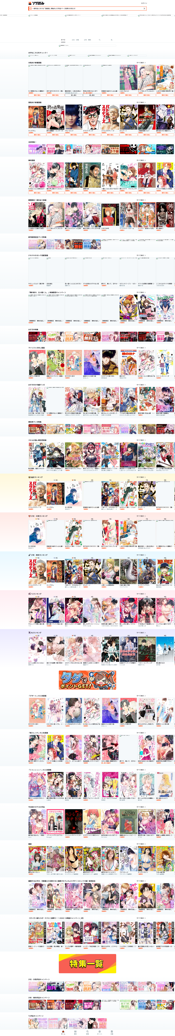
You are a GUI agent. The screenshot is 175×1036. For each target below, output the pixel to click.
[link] (38, 56)
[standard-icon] (144, 8)
